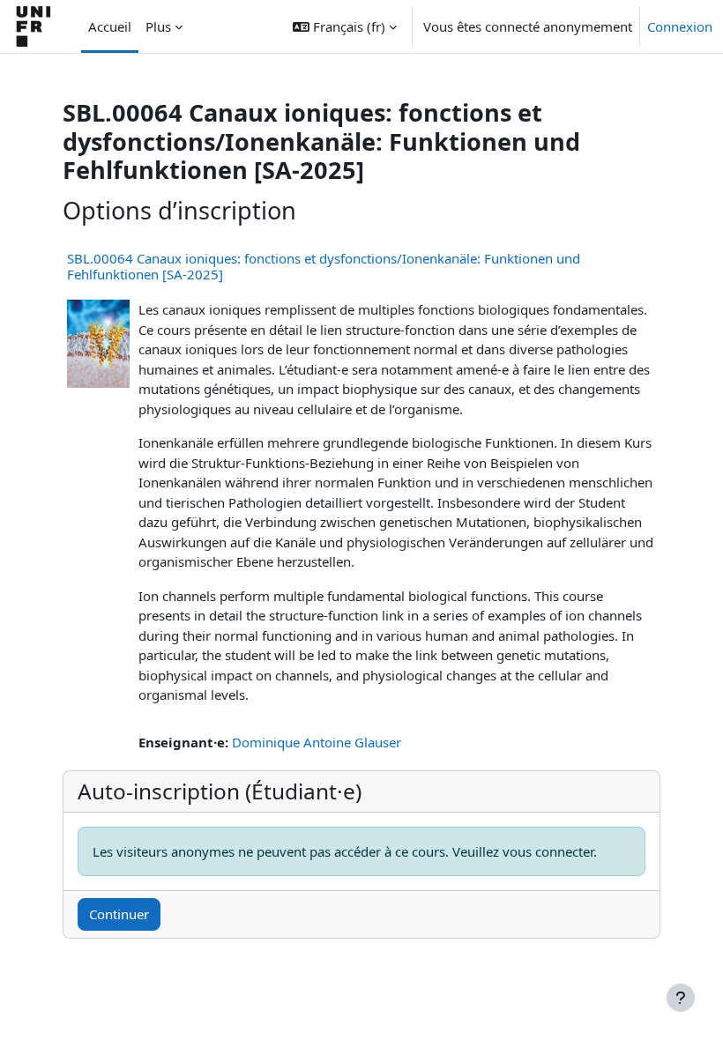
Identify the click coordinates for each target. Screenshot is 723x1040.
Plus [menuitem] (158, 26)
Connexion (679, 26)
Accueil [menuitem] (109, 26)
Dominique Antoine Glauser (316, 742)
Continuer (119, 914)
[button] (344, 26)
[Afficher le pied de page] (681, 998)
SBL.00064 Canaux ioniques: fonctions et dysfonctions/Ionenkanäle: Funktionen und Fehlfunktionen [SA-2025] (323, 266)
